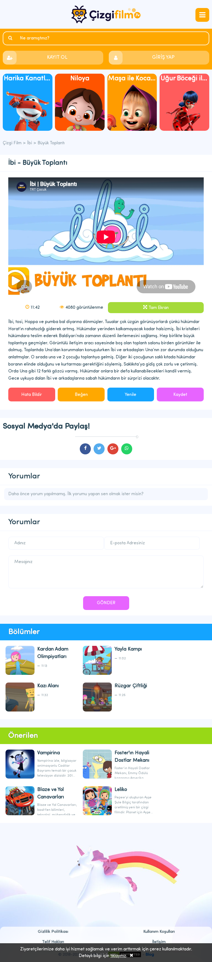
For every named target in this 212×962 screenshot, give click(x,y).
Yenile (130, 395)
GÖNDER (106, 603)
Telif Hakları (53, 942)
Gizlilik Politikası (53, 932)
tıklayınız (118, 956)
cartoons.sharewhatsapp (126, 448)
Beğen (81, 395)
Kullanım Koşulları (159, 932)
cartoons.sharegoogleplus (112, 448)
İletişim (159, 942)
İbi (29, 143)
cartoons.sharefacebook (85, 448)
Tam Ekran (159, 308)
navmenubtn (202, 15)
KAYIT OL (57, 57)
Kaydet (180, 395)
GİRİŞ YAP (163, 57)
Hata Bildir (31, 395)
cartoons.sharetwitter (99, 448)
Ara (11, 38)
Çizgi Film (106, 14)
